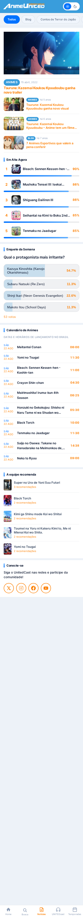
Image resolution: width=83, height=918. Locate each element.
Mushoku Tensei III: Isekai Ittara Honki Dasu (42, 184)
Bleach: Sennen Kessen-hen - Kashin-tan (45, 169)
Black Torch (25, 422)
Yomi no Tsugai (28, 357)
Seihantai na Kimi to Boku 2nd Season (45, 216)
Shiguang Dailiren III (38, 200)
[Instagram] (21, 588)
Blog (28, 19)
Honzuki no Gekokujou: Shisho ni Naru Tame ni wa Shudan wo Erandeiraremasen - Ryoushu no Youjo (40, 410)
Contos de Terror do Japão (58, 19)
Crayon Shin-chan (30, 383)
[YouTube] (46, 588)
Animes (12, 82)
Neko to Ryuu (27, 458)
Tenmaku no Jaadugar (39, 231)
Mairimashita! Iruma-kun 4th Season (38, 395)
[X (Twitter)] (9, 588)
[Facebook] (33, 588)
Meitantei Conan (29, 347)
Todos (12, 19)
